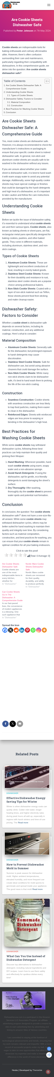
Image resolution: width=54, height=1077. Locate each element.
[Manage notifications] (48, 1072)
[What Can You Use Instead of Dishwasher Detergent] (27, 922)
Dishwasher (12, 793)
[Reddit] (16, 630)
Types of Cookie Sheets (22, 95)
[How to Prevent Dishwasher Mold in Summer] (27, 843)
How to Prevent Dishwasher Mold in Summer (25, 866)
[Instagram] (38, 630)
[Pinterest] (27, 630)
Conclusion (11, 112)
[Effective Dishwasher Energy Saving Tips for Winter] (27, 777)
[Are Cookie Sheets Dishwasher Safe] (14, 573)
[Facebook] (4, 630)
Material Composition (20, 102)
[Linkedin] (21, 630)
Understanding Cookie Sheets (19, 92)
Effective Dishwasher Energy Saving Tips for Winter (26, 799)
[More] (44, 630)
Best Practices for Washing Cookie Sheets (25, 109)
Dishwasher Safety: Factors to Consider (24, 99)
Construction (17, 105)
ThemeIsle (37, 1070)
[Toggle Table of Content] (45, 81)
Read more (23, 822)
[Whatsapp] (33, 630)
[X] (10, 630)
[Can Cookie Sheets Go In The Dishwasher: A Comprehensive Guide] (14, 604)
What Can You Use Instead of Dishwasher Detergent (25, 957)
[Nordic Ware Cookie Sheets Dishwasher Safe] (37, 575)
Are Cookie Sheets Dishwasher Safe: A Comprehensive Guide (23, 87)
